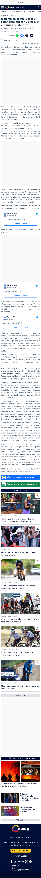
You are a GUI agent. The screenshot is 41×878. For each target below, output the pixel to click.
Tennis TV (10, 317)
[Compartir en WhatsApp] (17, 35)
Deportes (4, 15)
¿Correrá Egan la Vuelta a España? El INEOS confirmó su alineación (20, 620)
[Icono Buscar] (38, 7)
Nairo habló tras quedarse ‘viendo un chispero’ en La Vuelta (17, 653)
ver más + (20, 820)
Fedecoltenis (12, 213)
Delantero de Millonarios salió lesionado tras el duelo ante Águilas (29, 797)
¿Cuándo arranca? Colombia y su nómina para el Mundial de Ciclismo (18, 587)
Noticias (13, 15)
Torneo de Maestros (24, 471)
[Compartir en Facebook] (22, 35)
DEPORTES (20, 7)
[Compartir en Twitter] (26, 35)
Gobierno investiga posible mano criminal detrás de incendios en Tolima (19, 784)
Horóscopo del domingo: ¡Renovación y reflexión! (29, 809)
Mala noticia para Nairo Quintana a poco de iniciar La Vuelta (20, 687)
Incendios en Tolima (12, 11)
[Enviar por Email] (31, 35)
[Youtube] (22, 861)
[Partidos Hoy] (26, 861)
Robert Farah (12, 469)
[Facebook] (11, 861)
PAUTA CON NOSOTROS (20, 851)
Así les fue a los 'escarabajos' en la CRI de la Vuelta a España (20, 553)
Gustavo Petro (25, 11)
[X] (15, 861)
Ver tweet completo (20, 224)
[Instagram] (19, 861)
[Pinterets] (30, 861)
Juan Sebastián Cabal (27, 469)
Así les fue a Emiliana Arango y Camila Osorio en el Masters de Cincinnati (17, 520)
